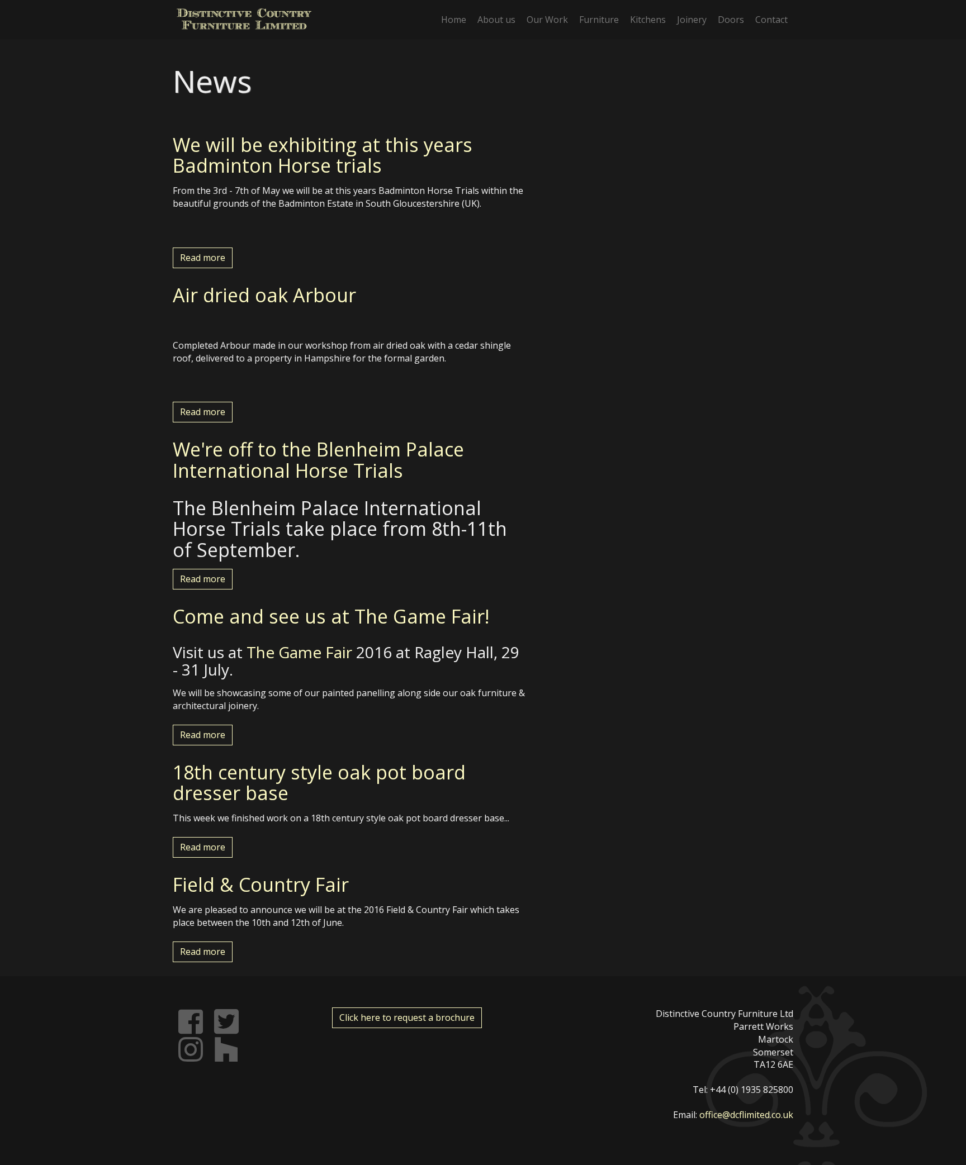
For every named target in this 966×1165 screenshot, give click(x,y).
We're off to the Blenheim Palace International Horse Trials (318, 459)
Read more (202, 257)
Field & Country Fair (261, 884)
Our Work (547, 19)
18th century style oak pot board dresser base (319, 782)
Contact (771, 19)
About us (496, 19)
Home (453, 19)
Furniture (599, 19)
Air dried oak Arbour (264, 295)
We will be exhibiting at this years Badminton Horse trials (322, 155)
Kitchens (648, 19)
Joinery (692, 19)
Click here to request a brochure (407, 1017)
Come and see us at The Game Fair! (331, 616)
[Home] (244, 19)
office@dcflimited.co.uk (746, 1115)
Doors (731, 19)
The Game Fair (299, 652)
